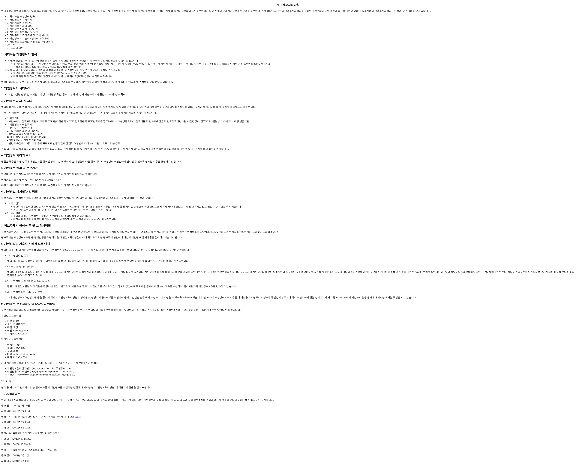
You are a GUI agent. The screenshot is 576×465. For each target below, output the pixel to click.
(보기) (78, 416)
